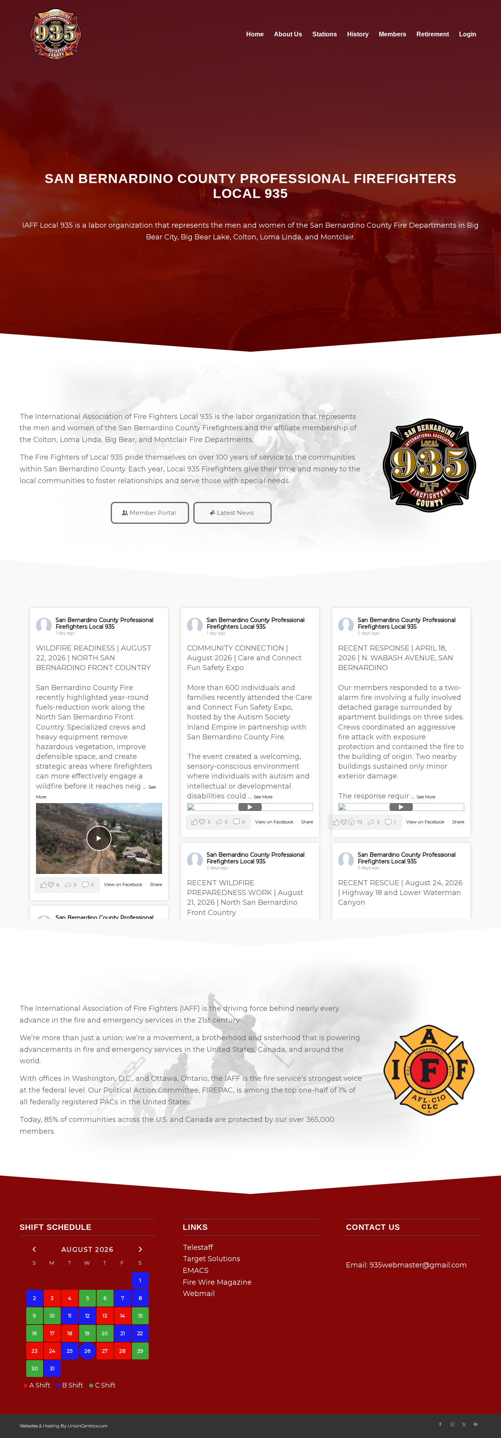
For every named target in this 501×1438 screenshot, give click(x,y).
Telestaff (198, 1247)
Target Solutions (211, 1259)
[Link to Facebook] (440, 1424)
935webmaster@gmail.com (418, 1265)
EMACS (196, 1270)
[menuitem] (255, 34)
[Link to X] (464, 1424)
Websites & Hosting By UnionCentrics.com (64, 1426)
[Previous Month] (34, 1248)
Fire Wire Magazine (217, 1282)
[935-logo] (55, 34)
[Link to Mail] (475, 1424)
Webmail (199, 1293)
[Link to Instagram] (452, 1424)
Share (156, 884)
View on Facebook (124, 884)
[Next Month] (140, 1248)
